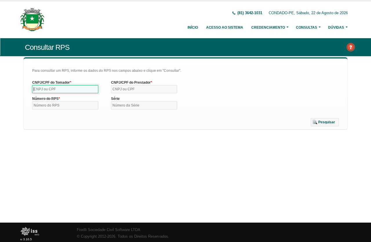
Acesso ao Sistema (224, 27)
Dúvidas (336, 27)
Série (115, 99)
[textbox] (65, 89)
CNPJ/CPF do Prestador (131, 82)
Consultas (306, 27)
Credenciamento (268, 27)
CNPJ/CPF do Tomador (51, 82)
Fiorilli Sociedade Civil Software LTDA (108, 230)
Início (193, 27)
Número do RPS (45, 99)
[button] (325, 122)
